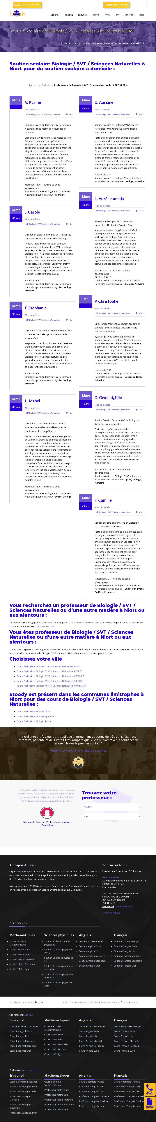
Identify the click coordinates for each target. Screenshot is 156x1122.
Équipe (96, 15)
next (60, 815)
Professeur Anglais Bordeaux (94, 1101)
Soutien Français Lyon (125, 965)
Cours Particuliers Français (128, 1026)
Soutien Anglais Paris (90, 946)
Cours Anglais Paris (89, 1031)
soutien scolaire (64, 68)
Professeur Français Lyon (127, 1106)
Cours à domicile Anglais (91, 1081)
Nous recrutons (116, 5)
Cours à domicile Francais (127, 1081)
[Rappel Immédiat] (150, 1094)
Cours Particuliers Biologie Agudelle (35, 716)
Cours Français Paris (124, 1031)
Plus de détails (32, 109)
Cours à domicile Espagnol (23, 1081)
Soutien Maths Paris (19, 949)
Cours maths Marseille (56, 1044)
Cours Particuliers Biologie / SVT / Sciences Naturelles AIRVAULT (50, 676)
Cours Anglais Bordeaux (91, 1045)
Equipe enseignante (110, 1002)
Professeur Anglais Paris (92, 1086)
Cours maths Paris (54, 1034)
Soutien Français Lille (124, 951)
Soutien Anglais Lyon (89, 965)
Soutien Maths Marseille (21, 959)
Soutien (69, 15)
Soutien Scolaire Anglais (91, 941)
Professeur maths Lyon (56, 1109)
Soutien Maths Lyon (19, 968)
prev (25, 815)
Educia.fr (29, 1014)
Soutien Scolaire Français (127, 941)
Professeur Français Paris (127, 1086)
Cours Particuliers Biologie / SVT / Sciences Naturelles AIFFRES (49, 671)
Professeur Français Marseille (129, 1096)
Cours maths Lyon (53, 1054)
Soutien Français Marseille (127, 955)
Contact (128, 15)
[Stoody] (18, 14)
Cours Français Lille (124, 1036)
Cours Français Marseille (126, 1040)
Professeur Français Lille (127, 1091)
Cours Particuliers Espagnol (23, 1026)
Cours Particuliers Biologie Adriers (34, 721)
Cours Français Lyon (124, 1050)
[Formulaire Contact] (150, 1108)
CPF (117, 15)
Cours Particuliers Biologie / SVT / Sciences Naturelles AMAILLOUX (51, 685)
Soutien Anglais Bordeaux (92, 960)
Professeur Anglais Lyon (92, 1106)
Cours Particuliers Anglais (92, 1026)
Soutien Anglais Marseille (92, 955)
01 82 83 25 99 (28, 5)
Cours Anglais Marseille (91, 1040)
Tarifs (107, 15)
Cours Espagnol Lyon (20, 1050)
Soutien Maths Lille (19, 954)
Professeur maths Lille (56, 1094)
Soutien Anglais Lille (89, 951)
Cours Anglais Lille (88, 1036)
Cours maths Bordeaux (56, 1049)
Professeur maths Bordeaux (59, 1104)
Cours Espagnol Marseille (22, 1040)
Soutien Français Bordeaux (128, 960)
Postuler (109, 653)
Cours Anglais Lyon (89, 1050)
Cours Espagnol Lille (19, 1036)
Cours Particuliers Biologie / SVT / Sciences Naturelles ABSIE (48, 666)
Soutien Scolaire (25, 31)
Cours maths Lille (53, 1039)
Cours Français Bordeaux (127, 1045)
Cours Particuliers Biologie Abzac (34, 711)
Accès (141, 15)
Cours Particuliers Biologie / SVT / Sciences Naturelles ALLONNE (50, 680)
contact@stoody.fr (125, 906)
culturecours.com (31, 1070)
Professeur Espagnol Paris (23, 1086)
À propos (55, 15)
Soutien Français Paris (125, 946)
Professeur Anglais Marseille (94, 1096)
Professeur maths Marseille (58, 1099)
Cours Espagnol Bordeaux (23, 1045)
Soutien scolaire (79, 1002)
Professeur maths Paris (56, 1089)
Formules (82, 15)
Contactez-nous (46, 626)
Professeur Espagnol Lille (22, 1091)
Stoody (65, 1002)
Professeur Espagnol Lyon (23, 1112)
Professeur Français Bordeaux (130, 1101)
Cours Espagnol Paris (20, 1031)
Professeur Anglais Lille (91, 1091)
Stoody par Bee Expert (21, 1002)
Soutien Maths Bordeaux (22, 964)
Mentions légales (111, 912)
